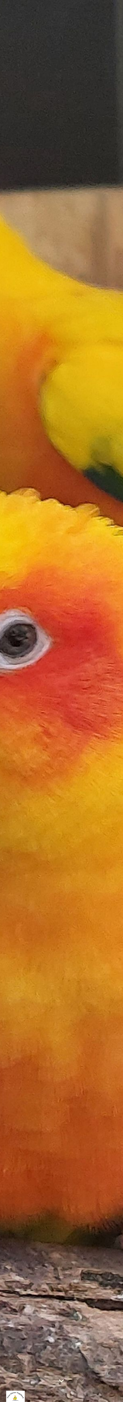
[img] (61, 701)
